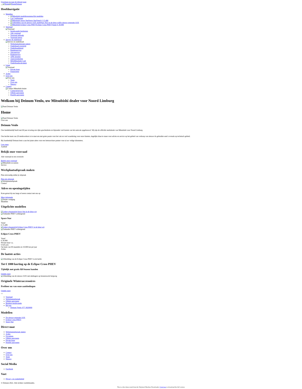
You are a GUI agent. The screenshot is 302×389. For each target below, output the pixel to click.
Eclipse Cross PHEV (13, 320)
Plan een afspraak (7, 179)
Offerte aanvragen (12, 301)
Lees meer (5, 145)
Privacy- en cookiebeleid (15, 379)
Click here (163, 387)
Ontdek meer (6, 274)
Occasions (9, 336)
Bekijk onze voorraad (9, 161)
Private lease (10, 340)
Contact (8, 353)
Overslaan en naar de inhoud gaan (13, 2)
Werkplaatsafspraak (13, 299)
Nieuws (8, 359)
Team (8, 357)
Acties (8, 334)
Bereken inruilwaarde (14, 303)
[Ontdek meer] (151, 212)
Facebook (9, 369)
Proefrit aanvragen (12, 343)
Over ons (9, 355)
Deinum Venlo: (21, 308)
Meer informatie (7, 197)
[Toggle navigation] (2, 4)
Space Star (10, 322)
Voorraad (9, 297)
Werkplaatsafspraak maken (16, 332)
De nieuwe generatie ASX (15, 318)
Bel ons (8, 305)
